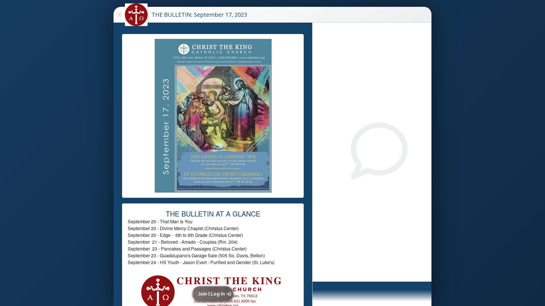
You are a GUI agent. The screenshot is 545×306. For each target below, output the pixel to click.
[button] (213, 293)
